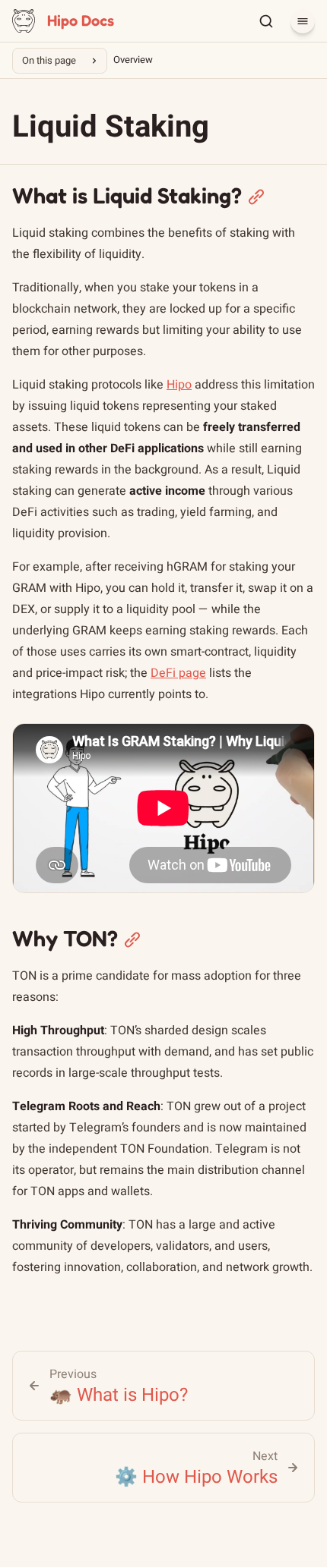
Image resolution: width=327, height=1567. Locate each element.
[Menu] (302, 21)
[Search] (266, 21)
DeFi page (178, 673)
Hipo (179, 385)
